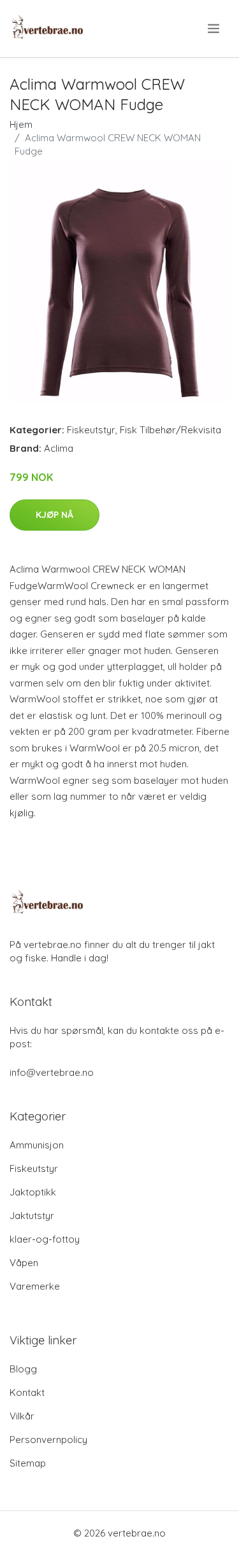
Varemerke (35, 1286)
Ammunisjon (37, 1145)
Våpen (24, 1263)
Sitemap (28, 1463)
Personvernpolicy (48, 1439)
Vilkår (22, 1416)
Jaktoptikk (33, 1192)
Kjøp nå (54, 514)
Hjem (21, 124)
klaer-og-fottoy (45, 1239)
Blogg (23, 1369)
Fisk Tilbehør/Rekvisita (170, 430)
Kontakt (27, 1392)
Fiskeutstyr (91, 430)
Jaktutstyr (32, 1216)
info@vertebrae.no (52, 1072)
